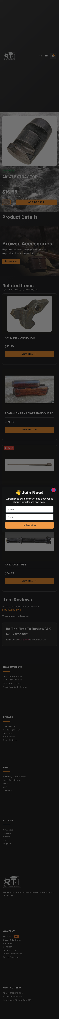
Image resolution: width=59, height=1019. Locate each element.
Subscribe (29, 525)
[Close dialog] (53, 490)
